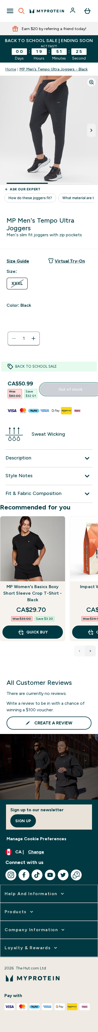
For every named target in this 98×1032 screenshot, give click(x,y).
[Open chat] (76, 874)
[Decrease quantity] (14, 338)
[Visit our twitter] (63, 874)
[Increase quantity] (33, 338)
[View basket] (87, 11)
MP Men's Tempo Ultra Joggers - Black (53, 69)
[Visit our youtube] (50, 874)
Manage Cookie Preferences (36, 838)
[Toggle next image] (91, 130)
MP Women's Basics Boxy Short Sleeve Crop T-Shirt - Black (32, 593)
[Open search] (21, 11)
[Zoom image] (91, 82)
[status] (23, 338)
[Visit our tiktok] (37, 874)
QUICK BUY (37, 632)
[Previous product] (79, 650)
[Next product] (90, 650)
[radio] (17, 284)
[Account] (73, 11)
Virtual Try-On (70, 261)
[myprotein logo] (47, 11)
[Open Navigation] (10, 11)
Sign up (23, 821)
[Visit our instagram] (10, 874)
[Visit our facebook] (24, 874)
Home (10, 69)
